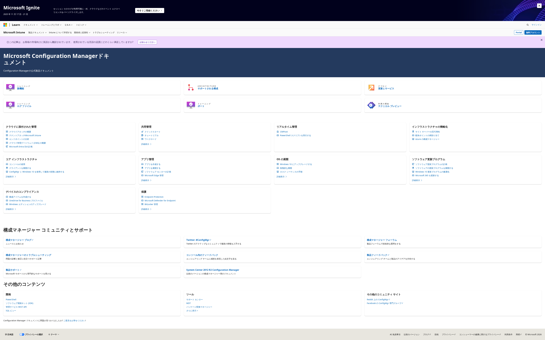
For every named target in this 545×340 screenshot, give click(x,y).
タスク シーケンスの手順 (291, 171)
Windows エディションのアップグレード (27, 204)
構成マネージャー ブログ (18, 239)
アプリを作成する (153, 164)
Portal (519, 32)
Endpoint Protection (154, 197)
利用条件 (508, 334)
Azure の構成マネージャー (427, 139)
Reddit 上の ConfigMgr (377, 299)
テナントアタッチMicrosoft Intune (25, 135)
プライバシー (448, 334)
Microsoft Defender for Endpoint (160, 200)
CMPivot (284, 131)
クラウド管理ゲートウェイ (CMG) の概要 (27, 143)
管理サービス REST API (16, 307)
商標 (518, 334)
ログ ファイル (24, 106)
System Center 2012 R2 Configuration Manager (212, 269)
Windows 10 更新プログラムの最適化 (432, 171)
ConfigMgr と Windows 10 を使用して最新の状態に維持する (36, 171)
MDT (188, 303)
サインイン (537, 24)
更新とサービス (386, 88)
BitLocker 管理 (151, 204)
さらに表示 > (192, 310)
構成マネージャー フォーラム (382, 239)
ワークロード (151, 139)
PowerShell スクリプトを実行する (295, 135)
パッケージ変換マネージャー (199, 307)
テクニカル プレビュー (390, 106)
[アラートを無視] (539, 5)
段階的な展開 (286, 168)
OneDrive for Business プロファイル (26, 200)
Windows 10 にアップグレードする (296, 164)
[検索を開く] (528, 24)
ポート (201, 106)
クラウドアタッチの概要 (20, 131)
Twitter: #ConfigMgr (197, 239)
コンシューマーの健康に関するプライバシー (479, 334)
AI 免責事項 (395, 334)
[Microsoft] (5, 25)
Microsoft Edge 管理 (154, 175)
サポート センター (194, 299)
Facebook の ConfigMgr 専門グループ (384, 303)
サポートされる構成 (208, 88)
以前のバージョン (412, 334)
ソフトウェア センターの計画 (158, 171)
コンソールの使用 (17, 164)
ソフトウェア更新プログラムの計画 (431, 164)
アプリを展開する (153, 168)
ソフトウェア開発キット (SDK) (19, 303)
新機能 (20, 88)
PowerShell (11, 299)
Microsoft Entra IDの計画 (21, 146)
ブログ (426, 334)
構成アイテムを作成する (20, 197)
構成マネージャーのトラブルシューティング (28, 255)
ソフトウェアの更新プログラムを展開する (434, 168)
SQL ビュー (11, 310)
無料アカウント (533, 32)
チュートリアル (152, 135)
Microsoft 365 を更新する (427, 175)
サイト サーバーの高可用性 (427, 131)
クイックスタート (153, 131)
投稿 (437, 334)
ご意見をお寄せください (74, 320)
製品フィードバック (377, 255)
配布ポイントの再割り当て (427, 135)
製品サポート (12, 269)
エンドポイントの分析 (19, 139)
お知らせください (147, 42)
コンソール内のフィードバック (202, 255)
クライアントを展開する (20, 168)
